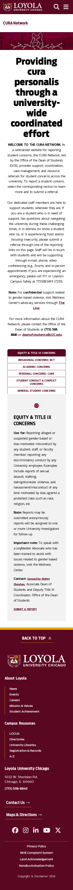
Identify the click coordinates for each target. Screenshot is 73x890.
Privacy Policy (36, 846)
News (13, 689)
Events (14, 694)
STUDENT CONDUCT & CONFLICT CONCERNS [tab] (36, 382)
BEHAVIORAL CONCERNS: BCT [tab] (36, 360)
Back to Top (34, 638)
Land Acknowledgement (36, 859)
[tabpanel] (36, 507)
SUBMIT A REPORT (25, 609)
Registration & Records (25, 751)
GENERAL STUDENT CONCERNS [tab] (37, 390)
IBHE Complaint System (36, 853)
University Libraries (23, 745)
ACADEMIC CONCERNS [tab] (36, 366)
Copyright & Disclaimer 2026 (36, 876)
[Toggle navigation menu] (66, 7)
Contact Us (15, 802)
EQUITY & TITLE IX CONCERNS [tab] (36, 352)
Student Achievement (25, 712)
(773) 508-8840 (16, 788)
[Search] (57, 7)
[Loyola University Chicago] (22, 7)
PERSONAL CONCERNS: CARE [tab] (36, 373)
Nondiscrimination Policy (36, 866)
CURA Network (15, 23)
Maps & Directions (21, 814)
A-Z (12, 756)
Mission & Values (21, 706)
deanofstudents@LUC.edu (42, 334)
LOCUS (14, 734)
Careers (15, 700)
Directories (17, 739)
